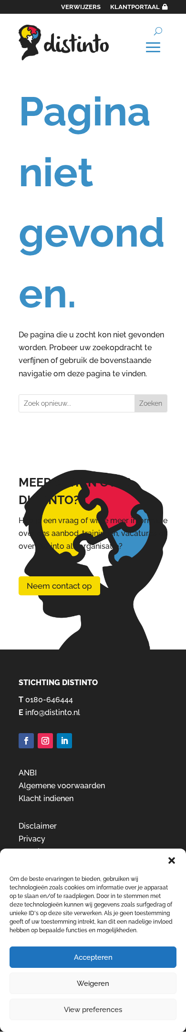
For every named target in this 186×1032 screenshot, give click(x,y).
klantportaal (135, 6)
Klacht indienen (46, 798)
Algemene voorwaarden (62, 785)
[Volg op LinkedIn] (64, 740)
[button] (171, 860)
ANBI (28, 772)
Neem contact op (59, 586)
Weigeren (93, 983)
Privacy (32, 838)
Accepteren (93, 957)
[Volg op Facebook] (26, 740)
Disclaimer (38, 826)
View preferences (93, 1009)
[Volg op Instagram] (45, 740)
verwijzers (81, 6)
